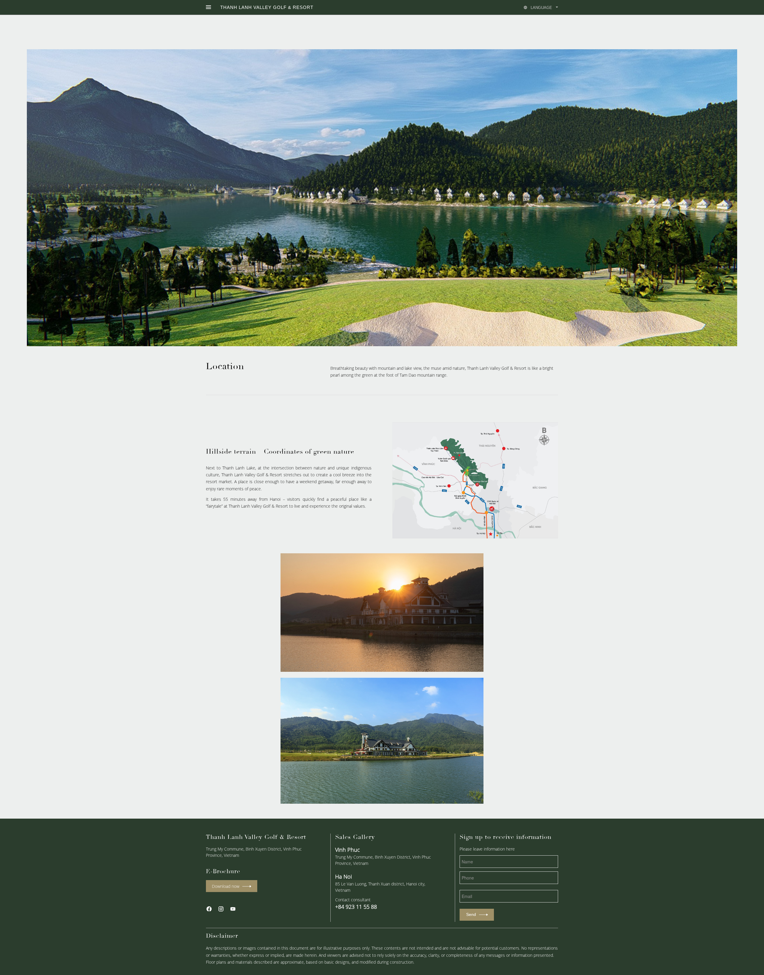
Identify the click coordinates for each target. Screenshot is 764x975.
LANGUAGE (541, 7)
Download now (225, 886)
